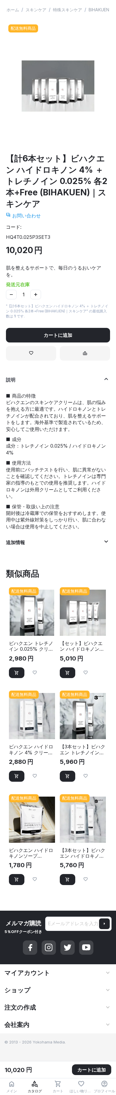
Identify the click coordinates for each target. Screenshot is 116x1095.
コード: (13, 227)
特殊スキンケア (67, 9)
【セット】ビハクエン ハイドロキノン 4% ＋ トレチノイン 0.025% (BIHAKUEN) (82, 646)
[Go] (104, 923)
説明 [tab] (10, 380)
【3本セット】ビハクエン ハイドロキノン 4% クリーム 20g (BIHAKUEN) (82, 853)
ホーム (13, 9)
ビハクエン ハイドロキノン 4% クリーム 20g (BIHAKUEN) (31, 749)
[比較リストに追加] (85, 353)
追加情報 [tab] (15, 542)
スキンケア (36, 9)
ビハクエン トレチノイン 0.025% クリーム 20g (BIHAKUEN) (31, 646)
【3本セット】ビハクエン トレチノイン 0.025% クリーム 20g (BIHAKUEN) (82, 749)
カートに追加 (58, 335)
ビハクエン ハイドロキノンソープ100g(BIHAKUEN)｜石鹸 (31, 853)
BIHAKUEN (99, 9)
